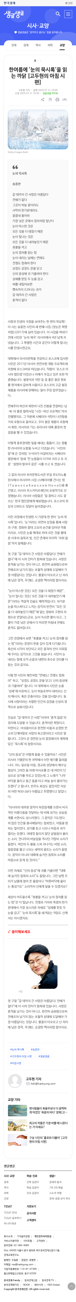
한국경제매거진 (11, 1285)
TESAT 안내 (10, 1212)
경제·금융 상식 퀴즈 (59, 1198)
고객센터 (40, 1241)
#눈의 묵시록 (17, 1049)
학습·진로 (32, 1176)
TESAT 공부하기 (12, 1218)
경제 (25, 45)
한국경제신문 (31, 1280)
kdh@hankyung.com (43, 1083)
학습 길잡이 (33, 1187)
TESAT (8, 1206)
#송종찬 (35, 1049)
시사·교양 (38, 26)
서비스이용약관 (11, 1241)
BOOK (26, 1285)
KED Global (54, 1285)
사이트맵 (27, 1241)
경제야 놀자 (55, 1182)
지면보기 (31, 1206)
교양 (62, 45)
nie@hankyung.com (22, 1264)
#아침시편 (15, 1063)
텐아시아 (38, 1285)
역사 (38, 45)
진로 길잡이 (33, 1193)
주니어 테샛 (10, 1223)
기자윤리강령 (23, 1236)
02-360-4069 (21, 1245)
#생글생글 (44, 1056)
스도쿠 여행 (55, 1193)
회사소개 (8, 1236)
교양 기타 (14, 1100)
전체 (13, 45)
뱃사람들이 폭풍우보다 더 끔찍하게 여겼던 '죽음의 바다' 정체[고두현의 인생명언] (48, 1112)
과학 (50, 45)
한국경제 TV (48, 1280)
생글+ (52, 1176)
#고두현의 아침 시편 (21, 1056)
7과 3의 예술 (56, 1187)
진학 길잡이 (33, 1182)
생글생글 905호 (50, 93)
